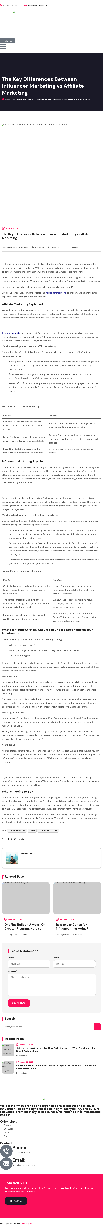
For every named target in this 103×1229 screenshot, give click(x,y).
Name (11, 958)
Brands (32, 831)
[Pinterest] (22, 839)
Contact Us (16, 1201)
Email (56, 958)
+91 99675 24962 (11, 5)
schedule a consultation (53, 808)
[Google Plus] (15, 839)
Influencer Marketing (47, 831)
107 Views (39, 247)
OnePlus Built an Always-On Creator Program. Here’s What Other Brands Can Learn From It (24, 926)
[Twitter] (12, 839)
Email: (19, 1160)
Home (7, 99)
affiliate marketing (17, 831)
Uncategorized (18, 99)
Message (12, 971)
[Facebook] (8, 839)
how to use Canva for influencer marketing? (72, 926)
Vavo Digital (26, 1223)
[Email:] (6, 1163)
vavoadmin (55, 247)
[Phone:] (6, 1151)
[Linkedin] (19, 839)
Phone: (20, 1148)
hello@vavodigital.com (37, 5)
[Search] (97, 1026)
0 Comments (72, 247)
